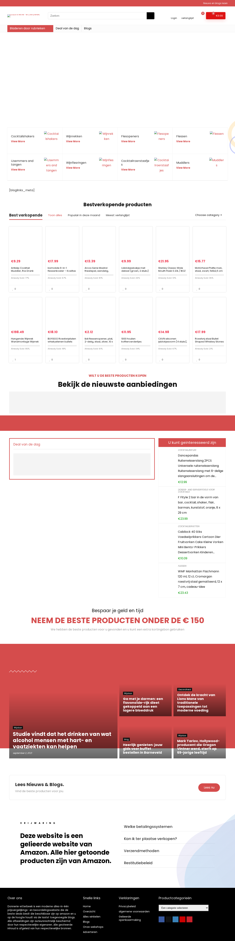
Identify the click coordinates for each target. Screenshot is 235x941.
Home (87, 906)
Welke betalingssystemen (148, 826)
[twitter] (168, 919)
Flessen (182, 565)
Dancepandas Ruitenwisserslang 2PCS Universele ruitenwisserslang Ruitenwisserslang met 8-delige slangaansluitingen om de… (200, 465)
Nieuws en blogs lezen (215, 3)
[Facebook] (161, 919)
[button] (168, 826)
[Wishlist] (187, 14)
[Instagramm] (175, 919)
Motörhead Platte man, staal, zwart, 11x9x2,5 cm (209, 269)
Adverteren (90, 932)
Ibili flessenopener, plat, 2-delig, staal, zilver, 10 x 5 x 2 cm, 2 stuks (99, 341)
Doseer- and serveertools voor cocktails (196, 490)
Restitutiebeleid (138, 862)
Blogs (88, 28)
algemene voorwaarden (134, 911)
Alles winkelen (91, 916)
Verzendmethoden (141, 850)
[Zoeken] (150, 15)
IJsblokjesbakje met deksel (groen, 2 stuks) (135, 269)
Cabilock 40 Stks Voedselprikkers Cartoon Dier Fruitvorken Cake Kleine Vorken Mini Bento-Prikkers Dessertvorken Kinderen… (200, 542)
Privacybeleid (127, 906)
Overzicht (89, 911)
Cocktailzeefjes (187, 450)
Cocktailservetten (188, 526)
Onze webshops (93, 927)
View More (18, 141)
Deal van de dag (67, 28)
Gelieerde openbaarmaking (130, 918)
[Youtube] (182, 919)
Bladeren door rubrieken (27, 28)
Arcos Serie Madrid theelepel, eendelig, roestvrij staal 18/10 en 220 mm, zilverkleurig (97, 272)
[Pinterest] (189, 919)
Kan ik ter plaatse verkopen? (150, 838)
